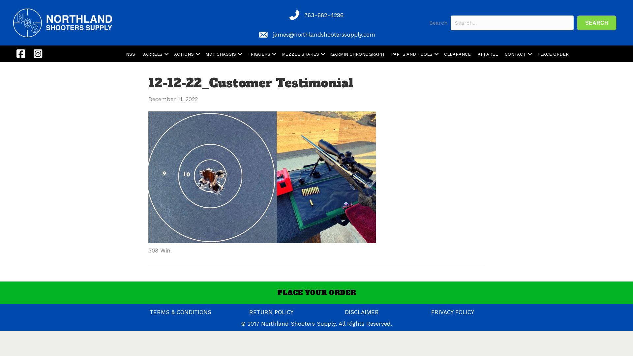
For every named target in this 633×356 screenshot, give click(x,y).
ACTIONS (184, 54)
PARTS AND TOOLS (412, 54)
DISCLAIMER (362, 312)
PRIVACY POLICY (452, 312)
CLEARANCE (457, 54)
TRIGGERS (259, 54)
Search (438, 23)
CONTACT (515, 54)
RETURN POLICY (271, 312)
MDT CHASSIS (220, 54)
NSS (130, 54)
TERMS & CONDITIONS (180, 312)
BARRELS (152, 54)
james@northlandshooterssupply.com (324, 34)
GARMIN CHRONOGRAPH (357, 54)
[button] (597, 22)
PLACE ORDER (553, 54)
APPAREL (488, 54)
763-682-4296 (324, 15)
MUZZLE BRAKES (300, 54)
